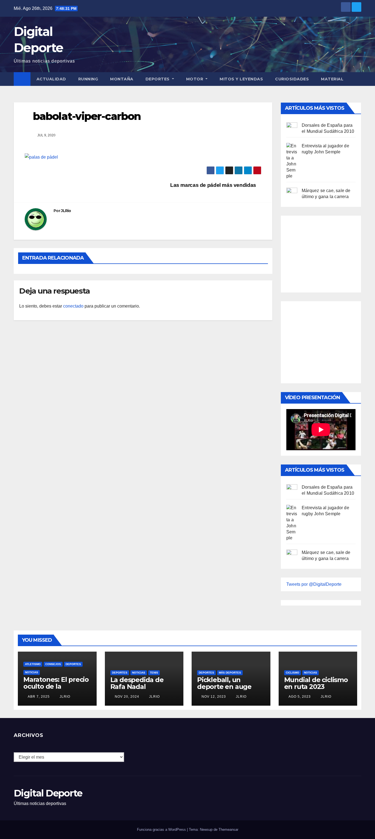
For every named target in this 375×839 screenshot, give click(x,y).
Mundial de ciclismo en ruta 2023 (316, 683)
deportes (73, 664)
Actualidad (51, 79)
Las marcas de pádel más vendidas (213, 185)
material (332, 79)
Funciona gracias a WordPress (162, 829)
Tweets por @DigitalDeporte (314, 584)
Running (88, 79)
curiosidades (292, 79)
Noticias (31, 672)
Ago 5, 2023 (300, 697)
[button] (357, 79)
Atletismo (33, 664)
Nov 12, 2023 (214, 697)
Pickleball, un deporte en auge (224, 683)
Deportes (158, 79)
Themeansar (228, 829)
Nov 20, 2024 (127, 697)
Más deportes (230, 672)
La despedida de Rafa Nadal (137, 683)
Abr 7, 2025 (39, 697)
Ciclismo (292, 672)
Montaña (121, 79)
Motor (195, 79)
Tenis (154, 672)
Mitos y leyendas (241, 79)
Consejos (53, 664)
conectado (73, 306)
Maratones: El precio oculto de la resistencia (56, 686)
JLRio (66, 210)
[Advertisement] (327, 252)
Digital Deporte (48, 793)
